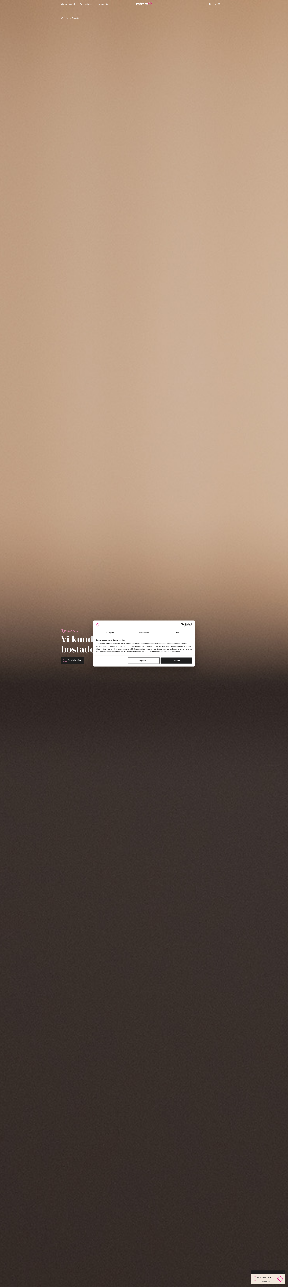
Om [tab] (177, 632)
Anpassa (142, 660)
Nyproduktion (103, 4)
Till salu (212, 4)
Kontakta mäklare (263, 1281)
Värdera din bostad (264, 1277)
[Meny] (224, 4)
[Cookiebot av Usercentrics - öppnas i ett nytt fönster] (182, 625)
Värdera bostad (68, 4)
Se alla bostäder (75, 660)
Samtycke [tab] (110, 632)
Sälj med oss (85, 4)
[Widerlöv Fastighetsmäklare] (144, 4)
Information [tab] (144, 632)
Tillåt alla (176, 660)
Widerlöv (64, 18)
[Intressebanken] (219, 4)
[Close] (283, 1272)
